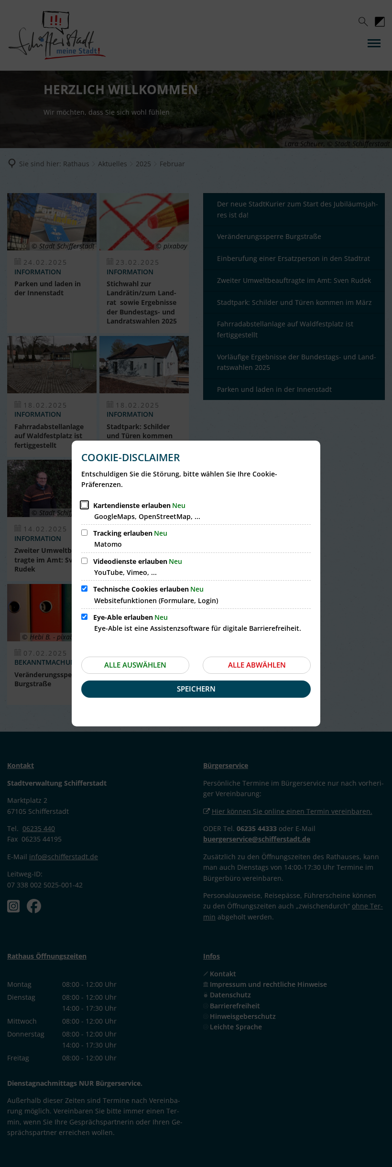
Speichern (196, 688)
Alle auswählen (135, 665)
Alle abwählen (257, 665)
